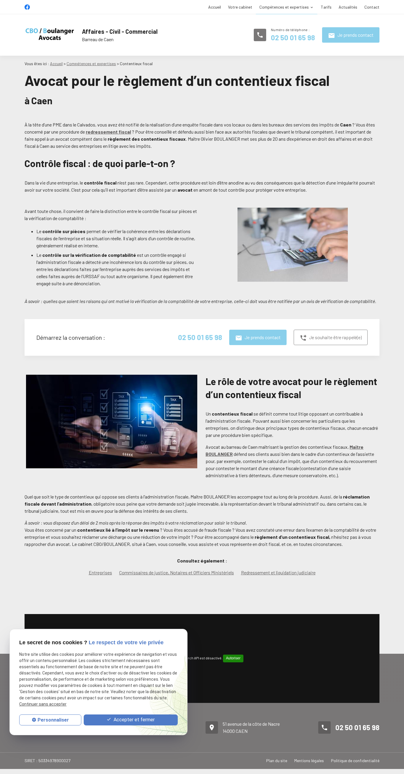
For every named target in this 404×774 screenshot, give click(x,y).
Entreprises (100, 572)
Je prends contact (351, 35)
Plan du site (276, 760)
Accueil (214, 6)
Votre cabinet (240, 6)
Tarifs (326, 6)
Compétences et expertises (284, 6)
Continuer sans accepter (43, 704)
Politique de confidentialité (355, 760)
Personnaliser (53, 720)
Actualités (348, 6)
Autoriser (233, 658)
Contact (371, 6)
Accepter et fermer (133, 719)
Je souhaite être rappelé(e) (331, 338)
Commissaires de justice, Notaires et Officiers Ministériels (176, 572)
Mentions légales (309, 760)
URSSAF (91, 276)
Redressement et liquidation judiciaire (278, 572)
